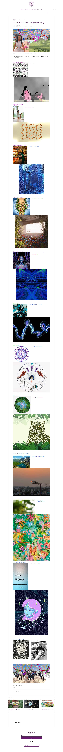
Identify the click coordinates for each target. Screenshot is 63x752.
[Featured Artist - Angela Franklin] (47, 704)
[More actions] (49, 19)
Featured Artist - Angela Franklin (47, 709)
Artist (14, 687)
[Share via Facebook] (13, 691)
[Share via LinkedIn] (18, 691)
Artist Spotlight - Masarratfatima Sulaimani (31, 710)
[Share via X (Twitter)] (16, 691)
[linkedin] (55, 9)
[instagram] (53, 9)
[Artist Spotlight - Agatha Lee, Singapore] (15, 704)
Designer (17, 687)
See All (54, 697)
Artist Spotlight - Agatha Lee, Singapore (15, 710)
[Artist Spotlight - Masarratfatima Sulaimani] (31, 704)
